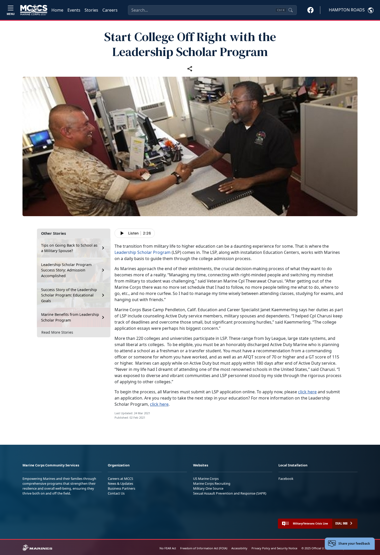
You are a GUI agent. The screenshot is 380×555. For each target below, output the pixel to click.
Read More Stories (57, 332)
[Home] (33, 10)
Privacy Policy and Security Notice (274, 548)
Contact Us (116, 493)
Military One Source (208, 488)
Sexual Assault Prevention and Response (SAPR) (229, 493)
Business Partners (121, 488)
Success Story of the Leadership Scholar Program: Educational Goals (69, 295)
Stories (91, 10)
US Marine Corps (206, 478)
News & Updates (120, 483)
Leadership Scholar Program (143, 252)
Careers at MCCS (120, 478)
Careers (110, 10)
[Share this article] (190, 68)
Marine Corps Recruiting (211, 483)
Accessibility (239, 548)
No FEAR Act (167, 548)
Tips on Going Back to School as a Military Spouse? (69, 248)
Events (73, 10)
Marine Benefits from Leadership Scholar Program (70, 317)
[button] (310, 10)
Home (57, 10)
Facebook (285, 478)
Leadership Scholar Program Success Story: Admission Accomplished (66, 270)
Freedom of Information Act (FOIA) (203, 548)
